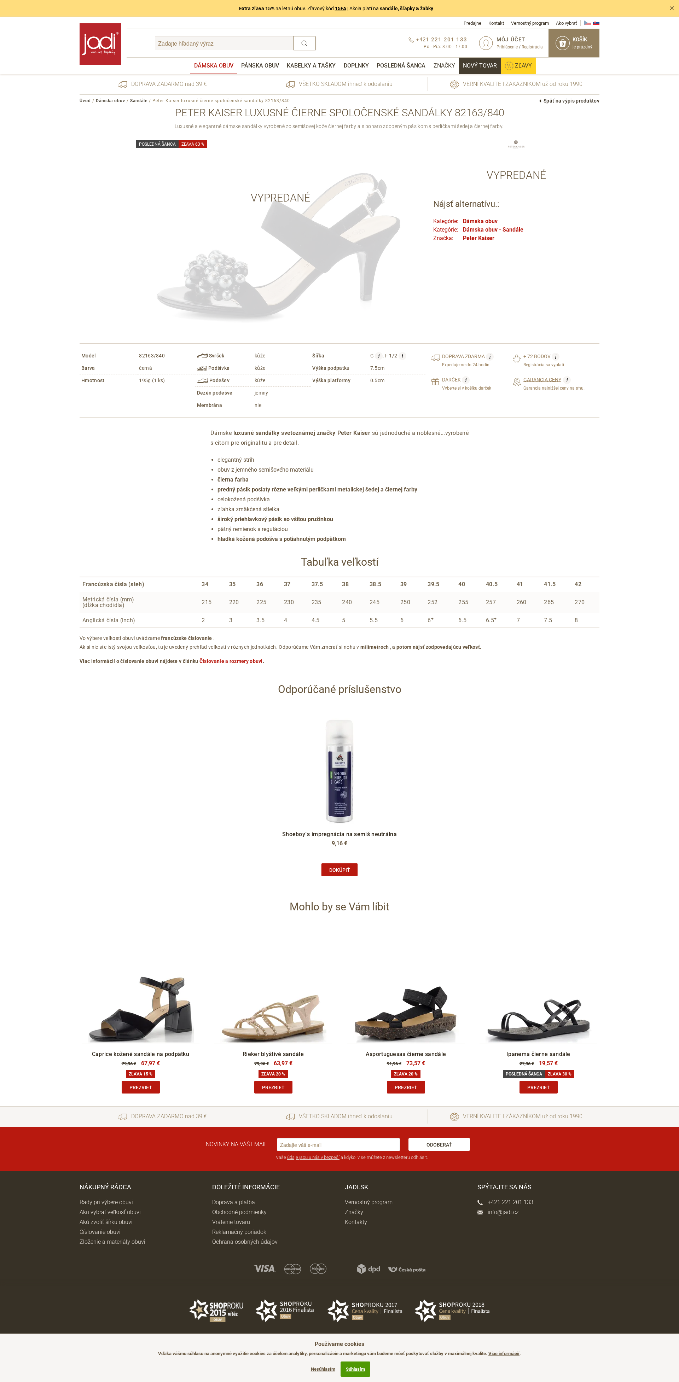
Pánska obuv (260, 65)
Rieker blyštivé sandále (273, 1054)
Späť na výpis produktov (571, 101)
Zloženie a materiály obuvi (112, 1241)
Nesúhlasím (323, 1369)
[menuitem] (213, 66)
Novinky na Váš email (236, 1144)
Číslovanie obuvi (100, 1232)
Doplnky (356, 65)
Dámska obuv (213, 65)
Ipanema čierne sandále (538, 1054)
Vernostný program (530, 23)
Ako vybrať (566, 23)
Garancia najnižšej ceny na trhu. (554, 384)
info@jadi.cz (502, 1212)
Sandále (138, 100)
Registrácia (532, 47)
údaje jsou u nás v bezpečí (313, 1157)
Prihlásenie (507, 47)
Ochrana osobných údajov (245, 1241)
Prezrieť (140, 1087)
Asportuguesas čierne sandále (406, 1054)
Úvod (85, 100)
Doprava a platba (233, 1202)
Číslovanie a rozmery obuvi (231, 661)
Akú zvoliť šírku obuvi (106, 1222)
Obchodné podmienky (239, 1212)
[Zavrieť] (671, 8)
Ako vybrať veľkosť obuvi (110, 1212)
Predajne (472, 23)
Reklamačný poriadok (239, 1232)
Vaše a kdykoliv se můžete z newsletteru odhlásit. (352, 1157)
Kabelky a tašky (311, 65)
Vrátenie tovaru (231, 1222)
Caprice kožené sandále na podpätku (140, 1054)
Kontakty (356, 1222)
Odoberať (439, 1145)
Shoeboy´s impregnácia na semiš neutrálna (339, 834)
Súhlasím (355, 1369)
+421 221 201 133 (509, 1202)
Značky (444, 65)
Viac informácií (504, 1353)
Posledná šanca (401, 65)
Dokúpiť (339, 870)
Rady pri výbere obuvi (106, 1202)
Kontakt (496, 23)
